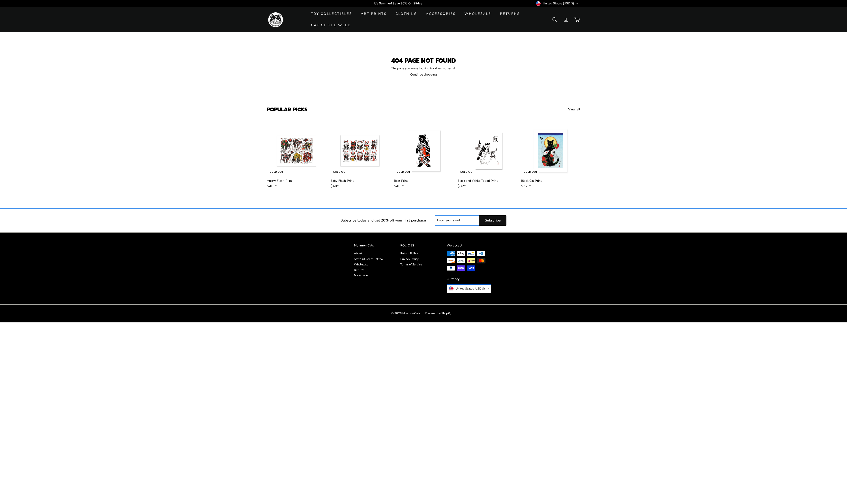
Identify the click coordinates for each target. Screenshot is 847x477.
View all (574, 110)
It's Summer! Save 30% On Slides (398, 3)
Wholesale (478, 13)
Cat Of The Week (330, 25)
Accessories (441, 13)
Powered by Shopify (438, 313)
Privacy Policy (409, 259)
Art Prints (374, 13)
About (358, 254)
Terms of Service (411, 265)
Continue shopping (423, 74)
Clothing (406, 13)
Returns (510, 13)
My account (361, 275)
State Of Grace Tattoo (368, 259)
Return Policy (409, 254)
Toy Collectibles (331, 13)
